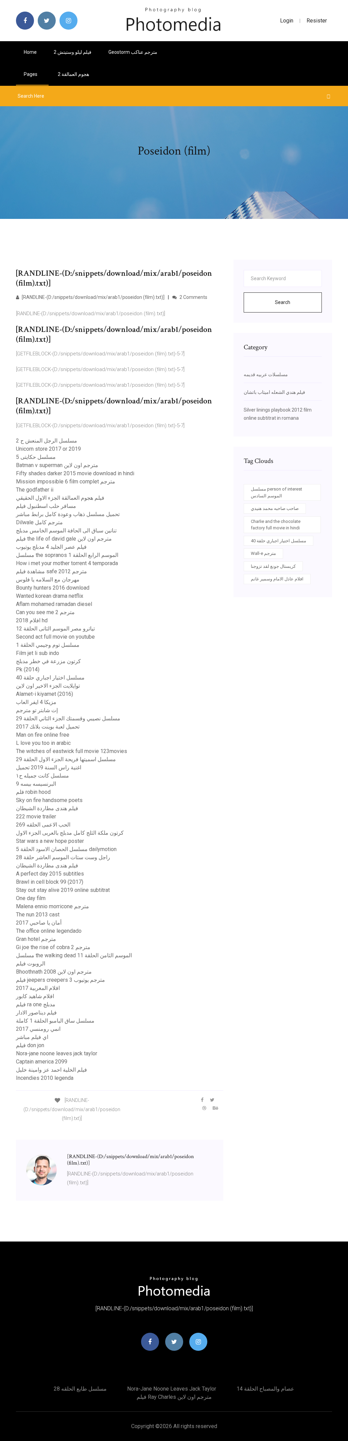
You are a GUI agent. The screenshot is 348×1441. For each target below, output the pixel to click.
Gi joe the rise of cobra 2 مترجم (53, 947)
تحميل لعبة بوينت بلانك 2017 (48, 726)
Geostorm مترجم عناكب (132, 52)
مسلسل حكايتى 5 (36, 457)
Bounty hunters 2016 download (52, 588)
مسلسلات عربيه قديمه (266, 374)
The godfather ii (34, 489)
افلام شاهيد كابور (35, 996)
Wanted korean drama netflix (49, 596)
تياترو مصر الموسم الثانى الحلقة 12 (55, 628)
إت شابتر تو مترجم (37, 710)
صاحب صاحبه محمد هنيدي (275, 508)
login (286, 20)
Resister (317, 20)
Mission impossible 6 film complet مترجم (65, 481)
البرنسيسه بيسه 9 (36, 784)
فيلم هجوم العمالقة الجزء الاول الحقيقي (60, 498)
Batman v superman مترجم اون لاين (57, 465)
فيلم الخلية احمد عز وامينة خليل (51, 1070)
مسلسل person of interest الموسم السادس (276, 492)
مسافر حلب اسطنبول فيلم (46, 506)
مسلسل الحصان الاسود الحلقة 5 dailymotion (66, 849)
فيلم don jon (30, 1045)
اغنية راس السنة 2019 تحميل (48, 767)
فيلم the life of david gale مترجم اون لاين (64, 538)
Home (30, 52)
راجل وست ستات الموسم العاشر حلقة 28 (63, 857)
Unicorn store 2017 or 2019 (48, 449)
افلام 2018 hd (32, 620)
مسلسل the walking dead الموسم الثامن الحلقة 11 (74, 955)
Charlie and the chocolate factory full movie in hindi (275, 525)
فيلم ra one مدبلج (35, 1004)
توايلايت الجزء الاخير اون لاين (48, 686)
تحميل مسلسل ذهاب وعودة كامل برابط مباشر (68, 514)
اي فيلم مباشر (32, 1037)
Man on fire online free (42, 735)
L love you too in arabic (43, 743)
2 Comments (192, 297)
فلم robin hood (33, 792)
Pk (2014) (27, 669)
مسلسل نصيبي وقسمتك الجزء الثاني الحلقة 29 (68, 718)
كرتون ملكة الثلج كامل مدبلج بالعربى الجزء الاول (70, 833)
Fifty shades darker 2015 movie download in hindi (75, 473)
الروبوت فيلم (30, 963)
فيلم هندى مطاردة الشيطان (47, 808)
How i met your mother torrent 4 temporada (67, 563)
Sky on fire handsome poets (49, 800)
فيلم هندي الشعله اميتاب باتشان (274, 392)
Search (282, 302)
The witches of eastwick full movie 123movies (71, 751)
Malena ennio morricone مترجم (52, 906)
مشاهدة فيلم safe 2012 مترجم (51, 571)
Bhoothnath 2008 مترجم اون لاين (54, 971)
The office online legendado (49, 931)
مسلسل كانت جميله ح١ (42, 775)
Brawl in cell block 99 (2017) (49, 882)
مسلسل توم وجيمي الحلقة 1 (48, 645)
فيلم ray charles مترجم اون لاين (174, 1397)
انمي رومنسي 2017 (38, 1029)
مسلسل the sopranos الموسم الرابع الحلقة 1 (67, 555)
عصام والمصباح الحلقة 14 (265, 1389)
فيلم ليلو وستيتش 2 (72, 52)
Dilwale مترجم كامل (39, 522)
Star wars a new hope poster (50, 841)
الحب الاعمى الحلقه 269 (43, 824)
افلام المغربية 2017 (38, 988)
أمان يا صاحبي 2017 (39, 922)
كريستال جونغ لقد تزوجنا (273, 566)
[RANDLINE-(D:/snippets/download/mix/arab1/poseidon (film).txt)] (92, 297)
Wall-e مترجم (263, 553)
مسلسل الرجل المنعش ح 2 (46, 440)
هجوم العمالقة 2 (73, 74)
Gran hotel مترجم (36, 939)
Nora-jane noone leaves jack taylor (56, 1053)
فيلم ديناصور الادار (36, 1012)
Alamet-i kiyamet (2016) (44, 694)
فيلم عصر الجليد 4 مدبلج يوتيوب (51, 547)
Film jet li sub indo (37, 653)
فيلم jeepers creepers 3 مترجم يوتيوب (60, 980)
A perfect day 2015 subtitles (50, 873)
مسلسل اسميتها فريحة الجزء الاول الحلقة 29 (66, 759)
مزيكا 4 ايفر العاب (36, 702)
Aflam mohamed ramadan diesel (54, 604)
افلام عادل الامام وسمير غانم (277, 578)
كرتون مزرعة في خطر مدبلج (48, 661)
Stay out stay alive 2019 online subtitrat (63, 890)
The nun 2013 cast (37, 914)
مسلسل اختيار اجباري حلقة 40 (50, 677)
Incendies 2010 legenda (44, 1078)
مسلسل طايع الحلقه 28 (80, 1389)
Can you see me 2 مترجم (45, 612)
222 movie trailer (36, 816)
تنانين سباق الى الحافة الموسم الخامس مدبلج (66, 530)
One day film (31, 898)
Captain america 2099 (41, 1061)
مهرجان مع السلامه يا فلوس (48, 579)
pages (31, 74)
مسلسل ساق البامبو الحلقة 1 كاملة (55, 1021)
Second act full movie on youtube (55, 637)
